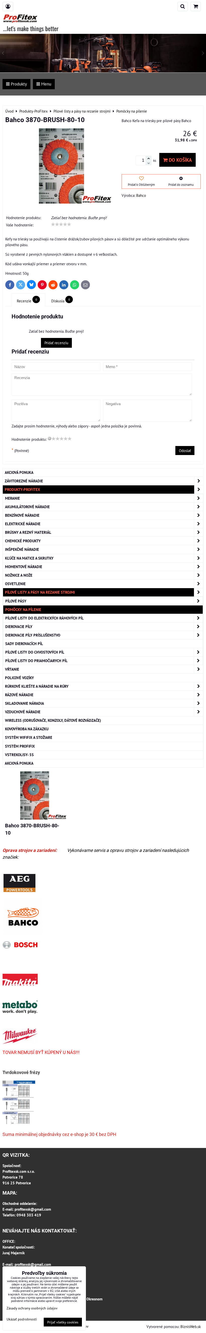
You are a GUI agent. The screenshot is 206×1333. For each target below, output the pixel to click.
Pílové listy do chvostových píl (34, 652)
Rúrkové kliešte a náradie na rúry (37, 686)
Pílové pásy (15, 600)
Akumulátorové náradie (27, 506)
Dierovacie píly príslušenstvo (32, 635)
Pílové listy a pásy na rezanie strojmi (40, 592)
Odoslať (185, 450)
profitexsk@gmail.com (33, 1209)
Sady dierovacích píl (24, 643)
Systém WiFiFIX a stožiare (28, 737)
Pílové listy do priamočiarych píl (36, 660)
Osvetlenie (15, 583)
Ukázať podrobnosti (22, 1319)
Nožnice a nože (18, 575)
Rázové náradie (19, 694)
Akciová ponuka (19, 472)
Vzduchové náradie (22, 711)
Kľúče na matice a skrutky (29, 558)
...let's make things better (31, 28)
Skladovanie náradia (24, 703)
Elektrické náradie (22, 523)
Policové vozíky (19, 677)
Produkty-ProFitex (22, 489)
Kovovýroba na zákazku (26, 728)
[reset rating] (49, 438)
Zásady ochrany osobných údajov (32, 1308)
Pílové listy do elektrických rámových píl (44, 617)
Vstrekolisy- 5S (19, 754)
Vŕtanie (12, 669)
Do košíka (180, 160)
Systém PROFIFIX (20, 746)
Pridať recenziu (56, 342)
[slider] (61, 224)
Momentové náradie (23, 566)
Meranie (12, 498)
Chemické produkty (23, 540)
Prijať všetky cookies (62, 1322)
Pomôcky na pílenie (23, 609)
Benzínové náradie (22, 515)
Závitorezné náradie (24, 480)
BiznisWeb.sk (190, 1326)
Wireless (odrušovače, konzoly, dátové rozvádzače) (53, 720)
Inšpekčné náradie (22, 549)
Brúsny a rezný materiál (28, 532)
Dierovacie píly (18, 626)
